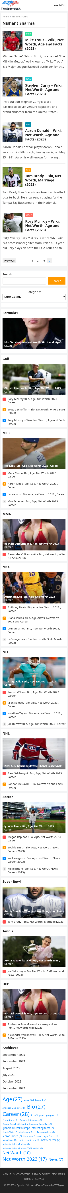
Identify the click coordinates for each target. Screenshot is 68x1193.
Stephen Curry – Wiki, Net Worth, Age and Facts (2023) (44, 89)
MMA (7, 514)
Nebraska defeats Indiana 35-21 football (23, 1148)
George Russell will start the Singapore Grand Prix (27, 1124)
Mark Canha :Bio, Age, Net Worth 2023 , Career (33, 474)
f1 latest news (10, 1120)
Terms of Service (34, 1178)
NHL (6, 733)
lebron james (12, 1136)
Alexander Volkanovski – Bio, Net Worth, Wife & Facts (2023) (36, 556)
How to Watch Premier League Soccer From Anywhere (29, 1132)
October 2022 (12, 1081)
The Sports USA (20, 1185)
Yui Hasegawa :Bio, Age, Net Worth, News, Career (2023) (34, 859)
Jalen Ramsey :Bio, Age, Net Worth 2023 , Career (33, 704)
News (55, 1159)
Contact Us (23, 1174)
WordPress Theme (41, 1185)
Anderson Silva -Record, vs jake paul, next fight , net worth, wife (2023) (34, 1026)
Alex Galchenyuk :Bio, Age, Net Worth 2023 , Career (35, 775)
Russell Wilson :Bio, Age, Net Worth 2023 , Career (34, 693)
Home (6, 16)
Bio (36, 1106)
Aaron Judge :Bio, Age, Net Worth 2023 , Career (33, 485)
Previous (9, 260)
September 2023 (14, 1061)
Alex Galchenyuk (35, 1100)
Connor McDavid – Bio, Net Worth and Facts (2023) (35, 785)
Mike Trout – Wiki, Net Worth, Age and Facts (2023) (44, 44)
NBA (28, 79)
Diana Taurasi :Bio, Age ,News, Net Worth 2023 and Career (33, 619)
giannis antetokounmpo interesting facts (28, 1128)
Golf (6, 359)
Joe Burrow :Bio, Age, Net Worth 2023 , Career (36, 724)
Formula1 (10, 313)
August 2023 (11, 1068)
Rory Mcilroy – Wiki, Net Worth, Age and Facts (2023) (42, 225)
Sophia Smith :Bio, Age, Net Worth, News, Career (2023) (33, 849)
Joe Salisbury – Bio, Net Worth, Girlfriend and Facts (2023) (36, 973)
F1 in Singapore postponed (45, 1115)
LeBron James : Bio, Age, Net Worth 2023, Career (34, 630)
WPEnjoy (59, 1185)
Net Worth (17, 1152)
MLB (28, 33)
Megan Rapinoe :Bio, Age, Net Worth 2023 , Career (35, 838)
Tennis (8, 931)
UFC (6, 984)
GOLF (29, 215)
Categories (34, 292)
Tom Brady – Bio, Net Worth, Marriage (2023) (43, 180)
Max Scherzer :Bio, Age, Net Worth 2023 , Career (33, 503)
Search (7, 274)
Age (12, 1099)
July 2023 (9, 1075)
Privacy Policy (41, 1174)
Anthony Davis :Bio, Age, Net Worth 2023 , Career (34, 609)
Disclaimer (58, 1174)
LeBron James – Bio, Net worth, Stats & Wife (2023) (35, 640)
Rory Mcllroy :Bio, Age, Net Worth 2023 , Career (33, 400)
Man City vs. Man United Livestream (21, 1140)
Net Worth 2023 (25, 1159)
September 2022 (14, 1088)
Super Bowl (12, 881)
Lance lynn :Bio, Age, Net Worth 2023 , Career (36, 494)
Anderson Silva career (14, 1108)
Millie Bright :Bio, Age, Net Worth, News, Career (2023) (33, 870)
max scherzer (50, 1140)
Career (16, 1114)
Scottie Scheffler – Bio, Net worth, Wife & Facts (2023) (36, 411)
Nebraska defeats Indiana (16, 1144)
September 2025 (14, 1055)
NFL (28, 124)
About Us (9, 1174)
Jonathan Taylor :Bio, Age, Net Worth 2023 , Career (35, 715)
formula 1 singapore (31, 1120)
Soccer (8, 797)
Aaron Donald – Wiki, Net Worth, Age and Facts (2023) (43, 135)
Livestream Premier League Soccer (40, 1136)
